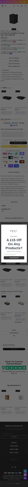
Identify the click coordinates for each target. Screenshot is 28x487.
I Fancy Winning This (14, 257)
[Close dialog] (25, 226)
